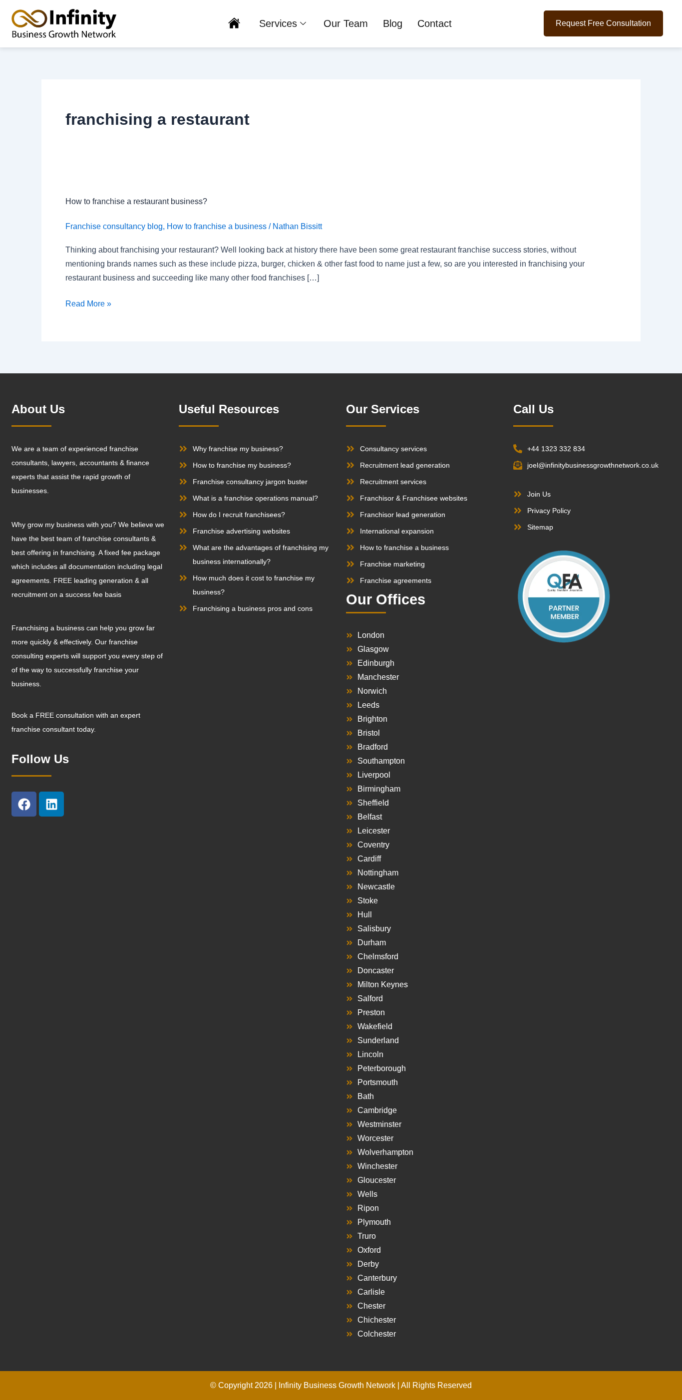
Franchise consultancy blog (114, 226)
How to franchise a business (217, 226)
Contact (434, 23)
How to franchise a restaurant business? (136, 201)
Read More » (88, 302)
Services (278, 23)
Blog (392, 23)
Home (234, 24)
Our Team (346, 23)
